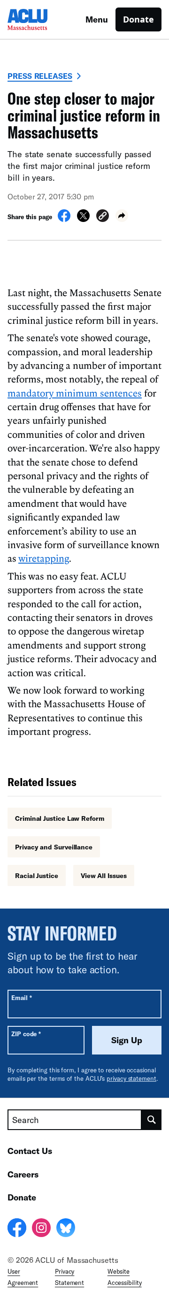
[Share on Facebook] (64, 219)
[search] (151, 1119)
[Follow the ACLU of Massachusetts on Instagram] (41, 1229)
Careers (23, 1174)
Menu (96, 19)
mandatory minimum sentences (75, 393)
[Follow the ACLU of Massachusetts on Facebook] (17, 1229)
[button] (102, 217)
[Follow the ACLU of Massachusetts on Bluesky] (65, 1229)
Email (21, 997)
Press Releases (40, 75)
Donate (138, 19)
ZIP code (26, 1034)
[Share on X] (83, 219)
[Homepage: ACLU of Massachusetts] (40, 19)
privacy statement (131, 1078)
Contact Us (30, 1151)
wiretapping (43, 558)
